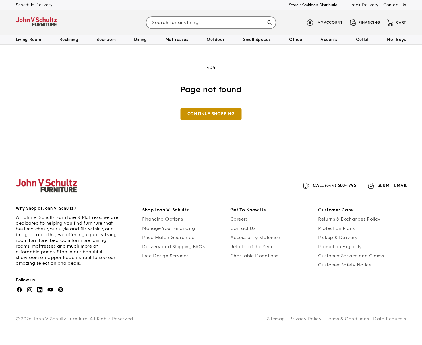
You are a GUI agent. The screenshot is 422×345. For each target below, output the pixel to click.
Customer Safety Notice (344, 265)
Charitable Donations (254, 255)
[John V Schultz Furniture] (36, 23)
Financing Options (162, 219)
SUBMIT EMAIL (392, 185)
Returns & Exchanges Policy (349, 219)
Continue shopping (211, 113)
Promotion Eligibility (340, 246)
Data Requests (389, 319)
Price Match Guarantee (168, 237)
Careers (239, 219)
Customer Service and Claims (351, 255)
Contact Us (394, 5)
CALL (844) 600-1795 (334, 185)
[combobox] (211, 23)
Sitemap (276, 319)
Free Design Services (165, 255)
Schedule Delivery (34, 5)
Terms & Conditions (347, 319)
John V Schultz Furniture (61, 319)
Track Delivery (364, 5)
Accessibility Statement (256, 237)
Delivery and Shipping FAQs (173, 246)
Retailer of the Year (251, 246)
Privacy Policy (305, 319)
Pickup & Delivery (337, 237)
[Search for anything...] (270, 22)
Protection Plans (336, 228)
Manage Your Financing (168, 228)
